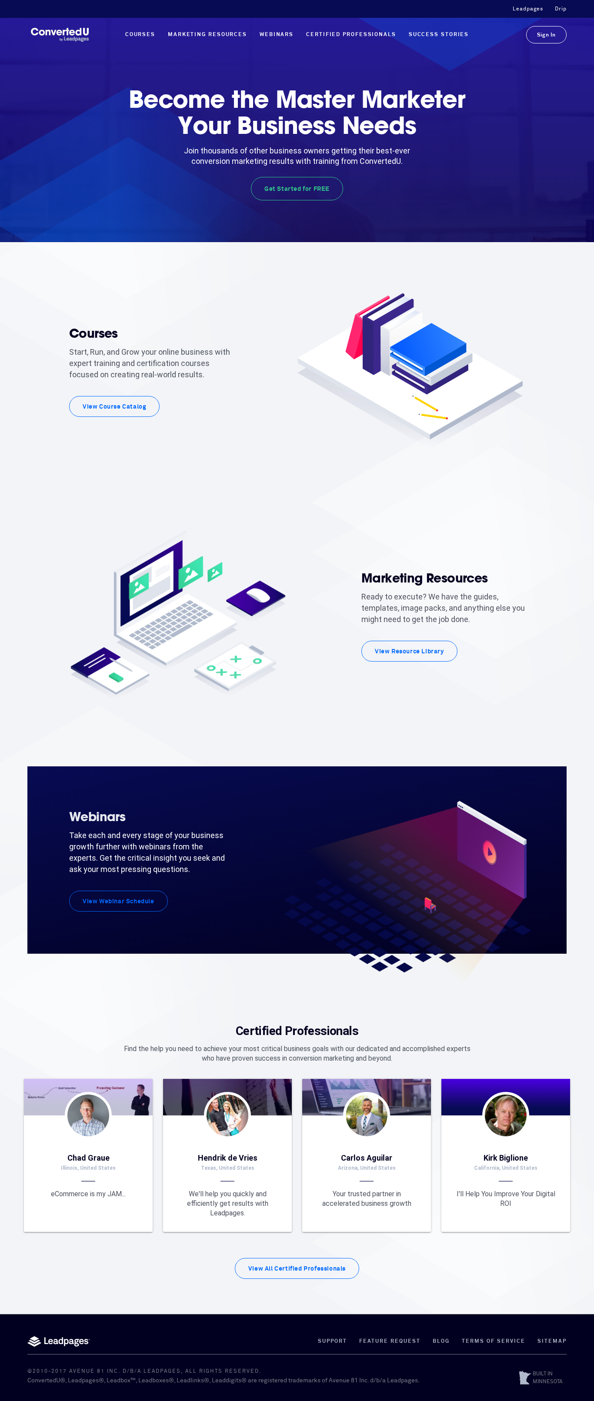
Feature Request (389, 1341)
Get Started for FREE (297, 189)
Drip (561, 9)
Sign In (546, 35)
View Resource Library (409, 652)
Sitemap (552, 1341)
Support (332, 1341)
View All (297, 1269)
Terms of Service (493, 1341)
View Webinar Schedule (118, 902)
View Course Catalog (114, 407)
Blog (441, 1341)
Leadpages (528, 9)
